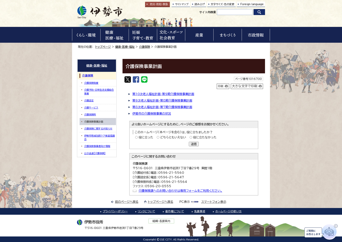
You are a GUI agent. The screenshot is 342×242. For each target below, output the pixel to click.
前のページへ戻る (127, 201)
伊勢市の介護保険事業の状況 (151, 113)
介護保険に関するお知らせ (98, 128)
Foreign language (252, 4)
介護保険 (144, 46)
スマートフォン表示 (213, 201)
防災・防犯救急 (159, 4)
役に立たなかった (205, 137)
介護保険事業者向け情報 (97, 146)
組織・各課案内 (161, 221)
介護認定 (89, 100)
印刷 (220, 86)
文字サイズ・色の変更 (222, 4)
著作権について (174, 211)
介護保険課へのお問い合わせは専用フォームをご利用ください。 (180, 190)
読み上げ (200, 4)
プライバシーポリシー (115, 211)
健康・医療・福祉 (125, 46)
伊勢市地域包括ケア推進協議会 (99, 137)
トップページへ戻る (160, 201)
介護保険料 (90, 114)
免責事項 (199, 211)
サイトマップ (182, 4)
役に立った (146, 137)
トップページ (103, 46)
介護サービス (91, 107)
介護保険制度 (91, 83)
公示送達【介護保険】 (94, 153)
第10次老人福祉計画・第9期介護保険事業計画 (163, 94)
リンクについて (146, 211)
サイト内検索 (207, 12)
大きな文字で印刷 (244, 86)
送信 (194, 144)
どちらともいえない (173, 137)
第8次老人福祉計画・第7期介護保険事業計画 (162, 107)
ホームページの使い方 (228, 211)
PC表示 (184, 201)
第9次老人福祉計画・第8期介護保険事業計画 (162, 100)
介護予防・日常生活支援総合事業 (99, 92)
